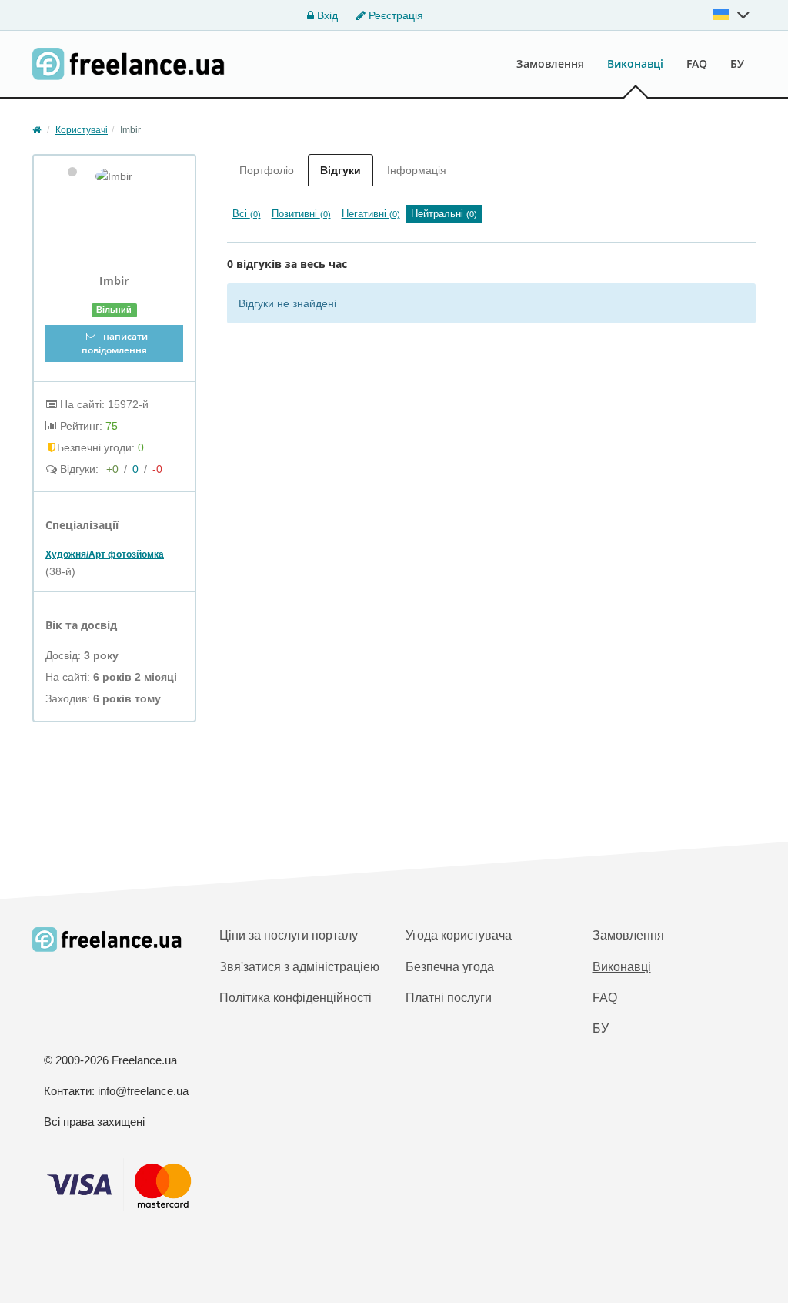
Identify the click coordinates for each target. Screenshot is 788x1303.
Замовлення (550, 63)
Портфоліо (266, 170)
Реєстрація (394, 15)
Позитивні (301, 213)
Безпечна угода (450, 966)
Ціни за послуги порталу (288, 935)
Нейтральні (444, 213)
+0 (112, 469)
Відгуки (340, 170)
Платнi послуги (449, 997)
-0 (157, 469)
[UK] (731, 14)
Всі (246, 213)
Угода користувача (459, 935)
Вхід (326, 15)
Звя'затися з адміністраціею (299, 966)
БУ (737, 63)
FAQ (696, 63)
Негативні (371, 213)
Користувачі (81, 130)
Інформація (416, 170)
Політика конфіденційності (295, 997)
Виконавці (635, 63)
